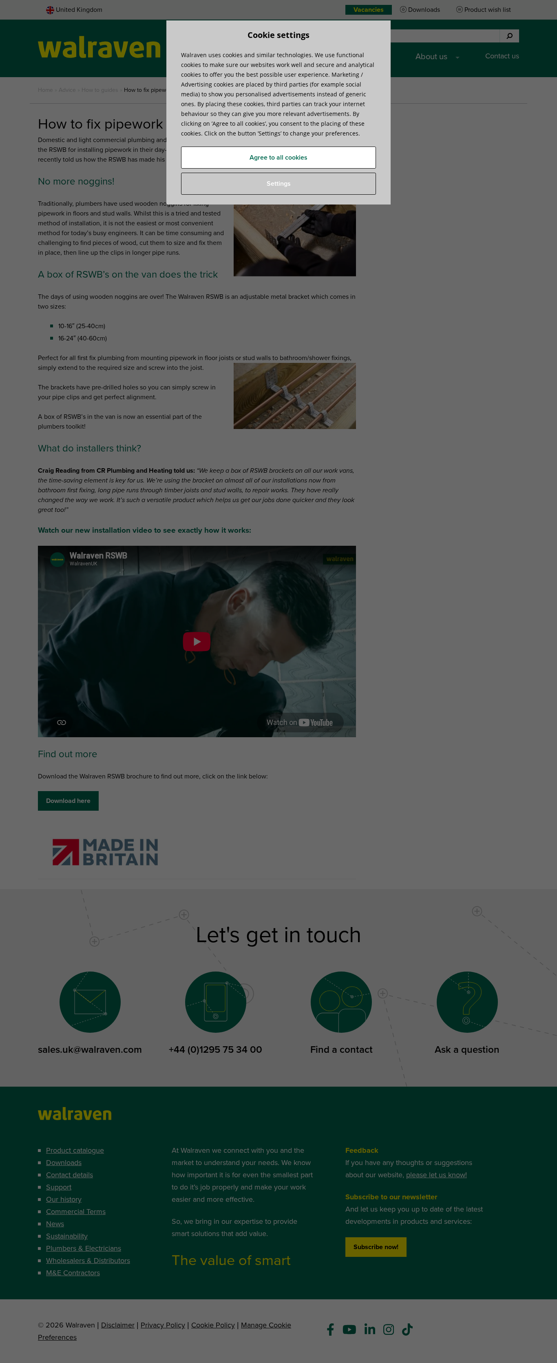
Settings (279, 184)
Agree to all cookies (278, 157)
